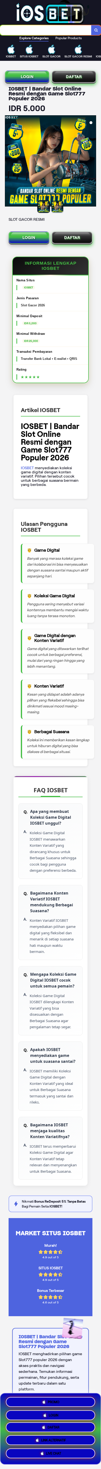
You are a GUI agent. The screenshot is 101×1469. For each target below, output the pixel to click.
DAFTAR (74, 77)
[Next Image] (92, 162)
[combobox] (45, 30)
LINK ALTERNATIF (53, 1442)
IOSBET (27, 468)
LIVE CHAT (53, 1455)
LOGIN (27, 77)
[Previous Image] (9, 162)
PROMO (53, 1401)
